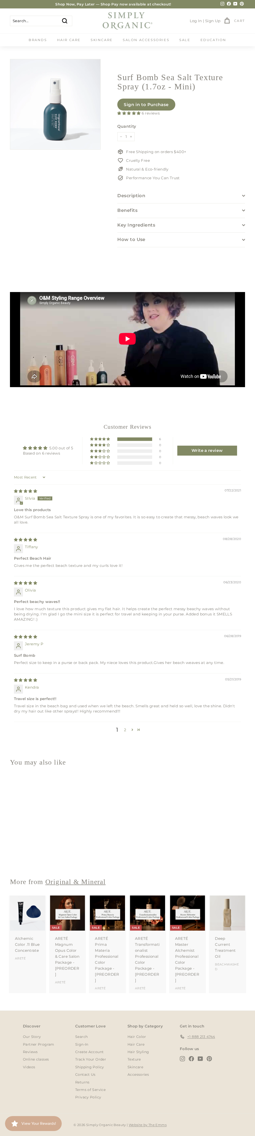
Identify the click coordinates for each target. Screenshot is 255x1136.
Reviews (30, 1052)
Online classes (36, 1059)
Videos (29, 1067)
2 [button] (125, 729)
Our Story (32, 1036)
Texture (134, 1059)
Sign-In (81, 1044)
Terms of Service (90, 1089)
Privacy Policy (88, 1097)
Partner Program (38, 1044)
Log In (196, 20)
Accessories (138, 1074)
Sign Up (213, 20)
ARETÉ (20, 958)
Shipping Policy (89, 1067)
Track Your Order (90, 1059)
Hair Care (69, 40)
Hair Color (137, 1036)
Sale (184, 40)
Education (213, 40)
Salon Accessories (146, 40)
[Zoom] (55, 104)
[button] (129, 113)
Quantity (126, 126)
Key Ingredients (136, 225)
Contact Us (85, 1074)
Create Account (89, 1052)
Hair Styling (138, 1052)
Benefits (127, 210)
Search (81, 1036)
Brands (38, 40)
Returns (82, 1082)
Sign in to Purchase (146, 104)
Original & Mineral (75, 882)
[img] (25, 491)
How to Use (131, 239)
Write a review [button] (207, 450)
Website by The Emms (148, 1125)
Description (131, 195)
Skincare (102, 40)
